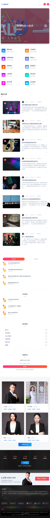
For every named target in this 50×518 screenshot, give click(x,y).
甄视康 (6, 345)
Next (45, 26)
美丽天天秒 (7, 342)
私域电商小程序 (25, 26)
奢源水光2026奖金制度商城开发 (31, 199)
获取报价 (25, 366)
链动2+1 (7, 329)
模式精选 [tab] (14, 259)
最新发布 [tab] (36, 259)
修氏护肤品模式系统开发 (29, 142)
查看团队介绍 (25, 444)
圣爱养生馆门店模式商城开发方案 (32, 123)
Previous (4, 26)
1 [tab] (24, 41)
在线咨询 (25, 462)
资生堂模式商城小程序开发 (30, 105)
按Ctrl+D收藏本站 (42, 478)
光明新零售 (7, 339)
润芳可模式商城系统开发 (29, 180)
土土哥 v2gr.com (8, 478)
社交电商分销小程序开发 (13, 299)
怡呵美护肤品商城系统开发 (30, 161)
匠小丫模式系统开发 (28, 236)
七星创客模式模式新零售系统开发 (15, 269)
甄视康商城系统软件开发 (13, 282)
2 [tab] (26, 41)
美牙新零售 (7, 332)
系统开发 (39, 120)
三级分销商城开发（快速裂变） (15, 306)
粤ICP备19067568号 (34, 514)
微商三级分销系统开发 (13, 312)
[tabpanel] (25, 26)
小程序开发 (39, 101)
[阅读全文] (46, 115)
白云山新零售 (8, 336)
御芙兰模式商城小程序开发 (30, 218)
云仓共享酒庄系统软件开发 (14, 263)
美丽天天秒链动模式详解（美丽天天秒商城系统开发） (19, 276)
